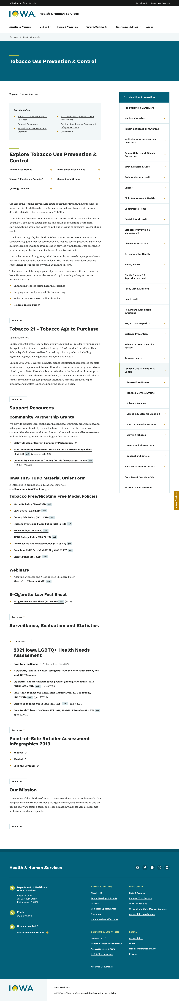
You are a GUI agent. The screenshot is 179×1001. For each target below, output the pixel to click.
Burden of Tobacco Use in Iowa (40, 703)
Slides (38, 581)
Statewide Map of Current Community (44, 442)
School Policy (30, 556)
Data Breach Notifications (104, 919)
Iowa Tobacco (26, 664)
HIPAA (132, 943)
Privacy (133, 954)
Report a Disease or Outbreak (106, 943)
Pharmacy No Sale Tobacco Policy (42, 543)
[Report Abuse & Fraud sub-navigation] (140, 27)
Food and (25, 765)
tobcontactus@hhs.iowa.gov (33, 489)
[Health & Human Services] (22, 14)
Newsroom (96, 914)
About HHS (96, 893)
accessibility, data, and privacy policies (98, 993)
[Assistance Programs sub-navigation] (33, 27)
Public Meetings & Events (104, 898)
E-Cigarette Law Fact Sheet (38, 601)
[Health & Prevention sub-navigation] (80, 27)
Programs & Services (160, 3)
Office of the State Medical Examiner (148, 909)
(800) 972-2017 (24, 916)
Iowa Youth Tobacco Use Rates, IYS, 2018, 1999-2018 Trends (56, 710)
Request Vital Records (140, 898)
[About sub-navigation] (155, 27)
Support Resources (27, 124)
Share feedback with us (30, 932)
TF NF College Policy (35, 537)
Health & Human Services (59, 14)
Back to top (17, 320)
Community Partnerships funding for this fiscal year (53, 460)
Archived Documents (102, 967)
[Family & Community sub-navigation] (109, 27)
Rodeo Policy (30, 530)
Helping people (25, 304)
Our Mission (67, 131)
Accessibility (136, 938)
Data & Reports (137, 893)
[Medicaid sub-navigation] (51, 27)
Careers (95, 903)
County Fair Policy (34, 517)
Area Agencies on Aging (103, 949)
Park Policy (30, 510)
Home (15, 37)
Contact (96, 938)
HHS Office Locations (102, 954)
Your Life (136, 903)
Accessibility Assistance (142, 914)
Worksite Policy (32, 504)
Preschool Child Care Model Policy (43, 550)
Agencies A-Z (141, 3)
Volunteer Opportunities (103, 909)
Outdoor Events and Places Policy (42, 523)
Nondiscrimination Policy (142, 948)
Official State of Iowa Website (22, 3)
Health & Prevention (32, 37)
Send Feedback (62, 987)
